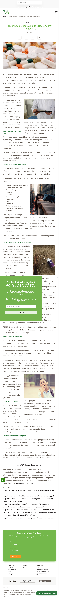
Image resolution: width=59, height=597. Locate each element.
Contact (10, 573)
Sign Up (21, 312)
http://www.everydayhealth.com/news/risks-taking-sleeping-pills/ (29, 496)
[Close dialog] (57, 277)
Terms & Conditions (41, 573)
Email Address (13, 548)
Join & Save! (15, 557)
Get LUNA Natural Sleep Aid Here (29, 465)
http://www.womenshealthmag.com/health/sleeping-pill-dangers (29, 518)
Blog (9, 16)
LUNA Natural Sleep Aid (25, 483)
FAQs (37, 567)
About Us (10, 567)
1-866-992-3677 (27, 580)
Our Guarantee (12, 569)
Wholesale (39, 575)
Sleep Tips (29, 22)
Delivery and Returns (42, 569)
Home (4, 16)
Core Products (12, 575)
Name (11, 541)
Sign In (24, 567)
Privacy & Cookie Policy (42, 571)
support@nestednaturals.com (33, 7)
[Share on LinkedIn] (26, 38)
